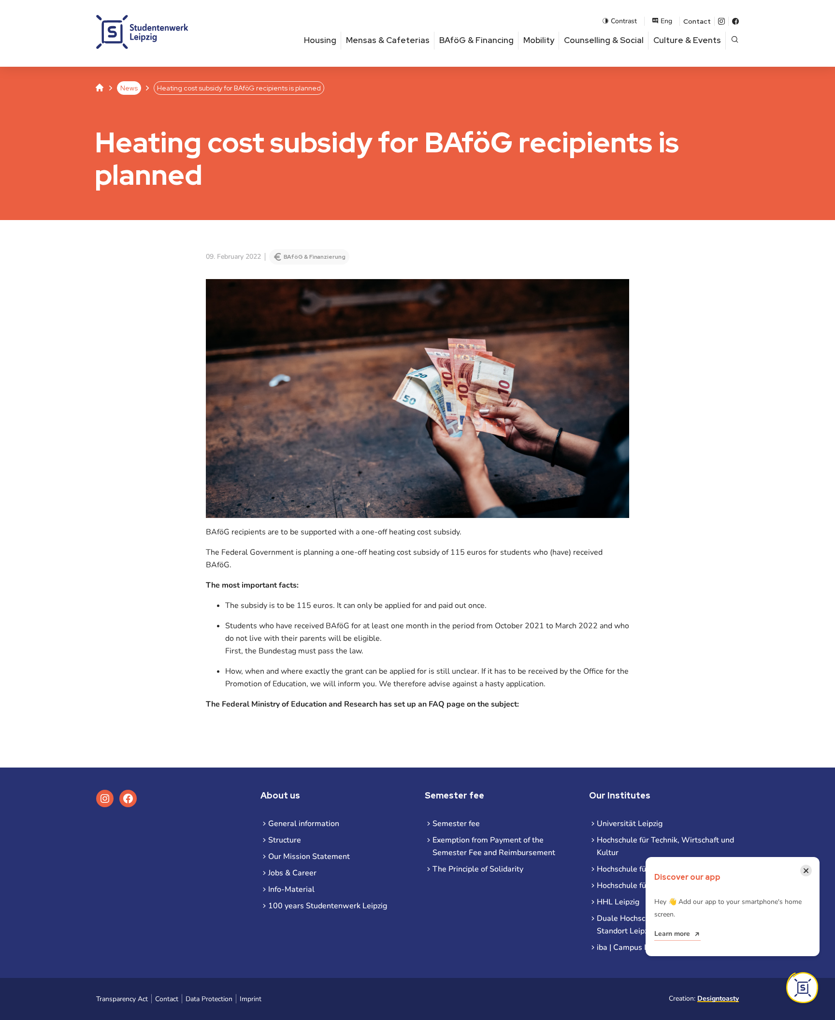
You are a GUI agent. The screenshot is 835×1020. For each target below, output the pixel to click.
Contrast (624, 21)
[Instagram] (721, 21)
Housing (320, 40)
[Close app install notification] (802, 988)
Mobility (538, 40)
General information (303, 823)
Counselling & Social (604, 40)
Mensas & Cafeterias (388, 40)
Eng (666, 21)
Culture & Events (687, 40)
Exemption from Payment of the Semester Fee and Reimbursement (493, 846)
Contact (697, 21)
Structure (284, 840)
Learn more (672, 933)
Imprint (250, 999)
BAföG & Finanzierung (315, 257)
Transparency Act (122, 999)
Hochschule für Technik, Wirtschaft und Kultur (665, 846)
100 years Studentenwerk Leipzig (327, 906)
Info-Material (291, 889)
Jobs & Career (292, 873)
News (129, 88)
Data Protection (209, 999)
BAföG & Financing (476, 40)
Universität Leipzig (629, 823)
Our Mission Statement (309, 856)
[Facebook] (735, 21)
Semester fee (456, 823)
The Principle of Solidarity (477, 869)
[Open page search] (735, 40)
